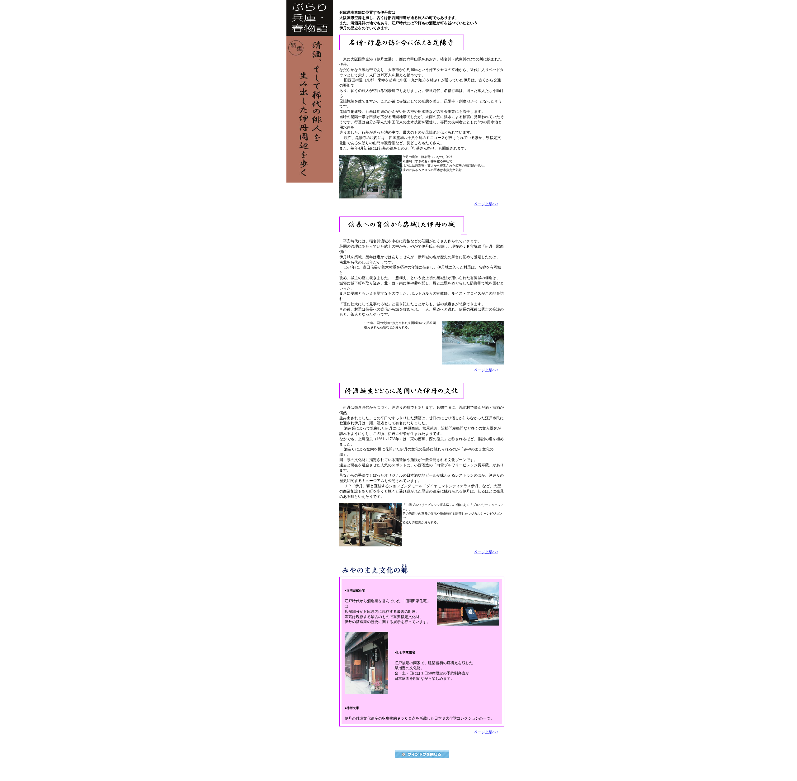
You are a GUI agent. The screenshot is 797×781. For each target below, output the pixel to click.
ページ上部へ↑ (486, 204)
